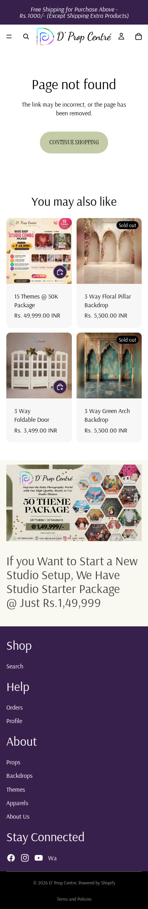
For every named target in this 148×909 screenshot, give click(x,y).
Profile (14, 721)
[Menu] (9, 36)
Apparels (17, 803)
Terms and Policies (74, 899)
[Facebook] (11, 858)
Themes (15, 789)
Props (13, 762)
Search (14, 666)
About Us (18, 817)
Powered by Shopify (97, 883)
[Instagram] (25, 858)
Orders (14, 707)
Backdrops (19, 776)
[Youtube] (38, 858)
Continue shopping (74, 142)
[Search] (26, 36)
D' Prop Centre (62, 883)
